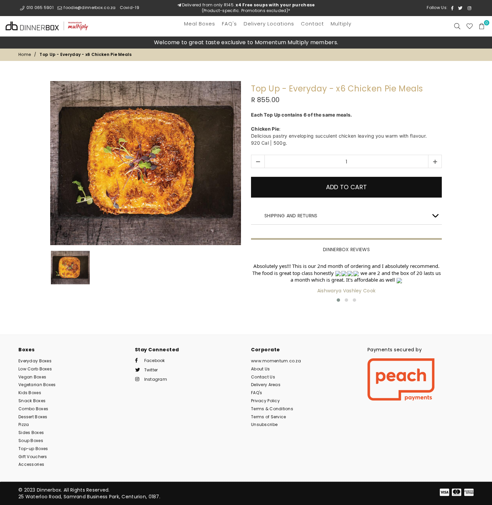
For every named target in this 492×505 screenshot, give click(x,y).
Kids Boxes (29, 392)
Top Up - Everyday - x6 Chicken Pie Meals (337, 89)
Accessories (31, 464)
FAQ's (256, 392)
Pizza (23, 424)
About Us (260, 369)
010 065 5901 (39, 7)
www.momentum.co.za (276, 361)
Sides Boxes (31, 432)
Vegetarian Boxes (37, 384)
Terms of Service (268, 417)
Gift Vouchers (32, 456)
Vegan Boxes (32, 377)
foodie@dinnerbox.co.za (89, 7)
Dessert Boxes (33, 417)
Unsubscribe (264, 424)
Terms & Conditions (272, 409)
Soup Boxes (30, 440)
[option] (246, 42)
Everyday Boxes (35, 361)
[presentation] (241, 284)
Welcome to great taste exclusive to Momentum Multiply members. (246, 42)
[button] (338, 300)
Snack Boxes (32, 401)
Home (24, 54)
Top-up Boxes (33, 448)
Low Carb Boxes (35, 369)
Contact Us (263, 377)
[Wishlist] (469, 26)
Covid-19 (129, 7)
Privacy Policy (265, 401)
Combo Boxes (33, 409)
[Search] (457, 26)
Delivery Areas (265, 384)
